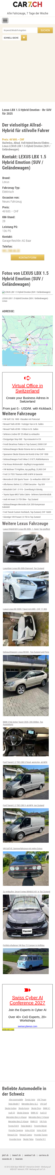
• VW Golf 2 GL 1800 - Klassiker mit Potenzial (21, 419)
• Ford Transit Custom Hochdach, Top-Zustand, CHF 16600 (26, 512)
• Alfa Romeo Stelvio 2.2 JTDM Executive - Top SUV (23, 484)
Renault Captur (26, 1135)
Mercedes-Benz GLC (30, 1104)
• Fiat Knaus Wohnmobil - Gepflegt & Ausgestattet (23, 464)
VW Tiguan (41, 1099)
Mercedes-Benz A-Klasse (16, 1117)
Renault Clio (12, 1135)
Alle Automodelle (16, 1099)
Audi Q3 (11, 1113)
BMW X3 (34, 1113)
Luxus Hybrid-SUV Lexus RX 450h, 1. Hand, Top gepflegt (26, 529)
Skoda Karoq (23, 1108)
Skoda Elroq (36, 1108)
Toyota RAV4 (13, 1126)
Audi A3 (43, 1113)
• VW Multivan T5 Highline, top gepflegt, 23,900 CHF (24, 469)
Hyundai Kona (15, 1139)
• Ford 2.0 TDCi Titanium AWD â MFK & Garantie (22, 474)
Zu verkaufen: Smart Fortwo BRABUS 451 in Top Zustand (26, 891)
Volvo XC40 (41, 1130)
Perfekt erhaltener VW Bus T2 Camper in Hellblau (23, 945)
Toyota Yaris (30, 1099)
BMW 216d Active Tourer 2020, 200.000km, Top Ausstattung (23, 723)
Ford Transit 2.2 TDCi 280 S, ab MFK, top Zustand (23, 805)
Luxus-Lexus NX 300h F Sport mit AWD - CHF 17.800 (25, 609)
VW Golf (43, 1104)
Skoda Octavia (23, 1113)
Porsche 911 (40, 1139)
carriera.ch (44, 1155)
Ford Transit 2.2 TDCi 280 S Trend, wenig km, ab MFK (25, 762)
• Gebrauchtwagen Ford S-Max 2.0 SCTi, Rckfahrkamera (25, 459)
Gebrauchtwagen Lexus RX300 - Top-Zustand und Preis (26, 652)
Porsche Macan (40, 1126)
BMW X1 (46, 1108)
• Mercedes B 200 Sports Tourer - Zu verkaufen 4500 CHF (26, 479)
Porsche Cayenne (16, 1130)
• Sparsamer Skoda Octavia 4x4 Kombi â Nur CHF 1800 (25, 454)
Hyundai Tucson (41, 1135)
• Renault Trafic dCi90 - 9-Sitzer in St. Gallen (20, 429)
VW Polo (43, 1121)
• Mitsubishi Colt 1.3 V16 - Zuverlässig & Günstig (22, 489)
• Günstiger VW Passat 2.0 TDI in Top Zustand (21, 517)
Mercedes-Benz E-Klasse (18, 1121)
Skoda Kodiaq (10, 1108)
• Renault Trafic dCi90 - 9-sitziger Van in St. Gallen (23, 424)
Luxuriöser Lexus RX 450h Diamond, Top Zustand (23, 568)
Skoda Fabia (28, 1139)
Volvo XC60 (30, 1130)
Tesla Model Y (14, 1104)
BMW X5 (34, 1121)
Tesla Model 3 (26, 1126)
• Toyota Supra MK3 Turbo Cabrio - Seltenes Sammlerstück (26, 494)
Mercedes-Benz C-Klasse (39, 1117)
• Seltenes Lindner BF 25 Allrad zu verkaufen (21, 434)
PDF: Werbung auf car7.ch (35, 1169)
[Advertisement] (27, 69)
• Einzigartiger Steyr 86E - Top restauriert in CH (21, 439)
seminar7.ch (29, 1155)
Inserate (19, 1159)
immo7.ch (16, 1155)
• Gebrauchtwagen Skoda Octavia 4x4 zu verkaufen (23, 449)
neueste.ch (7, 1159)
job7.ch (5, 1155)
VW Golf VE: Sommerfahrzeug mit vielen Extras (22, 848)
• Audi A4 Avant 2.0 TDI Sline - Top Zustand (20, 499)
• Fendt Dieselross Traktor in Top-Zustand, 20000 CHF (24, 444)
